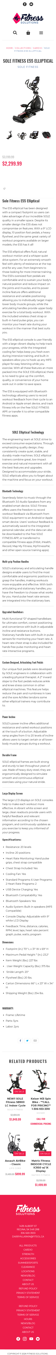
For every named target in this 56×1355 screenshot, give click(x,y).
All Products (28, 1245)
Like (20, 1040)
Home (9, 48)
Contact (28, 1280)
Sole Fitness (28, 66)
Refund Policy (28, 1288)
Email (35, 1040)
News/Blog (28, 1275)
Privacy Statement (28, 1293)
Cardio (37, 48)
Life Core (15, 1168)
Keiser (41, 1113)
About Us (28, 1284)
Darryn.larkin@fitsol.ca (28, 1236)
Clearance (28, 1267)
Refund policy (28, 1306)
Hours (28, 1319)
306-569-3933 (28, 1233)
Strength (28, 1254)
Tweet (27, 1040)
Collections (23, 48)
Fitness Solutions (37, 1354)
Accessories (28, 1258)
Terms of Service (28, 1297)
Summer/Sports (28, 1262)
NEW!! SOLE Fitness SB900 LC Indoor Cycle (15, 1102)
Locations (28, 1271)
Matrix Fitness (41, 1175)
